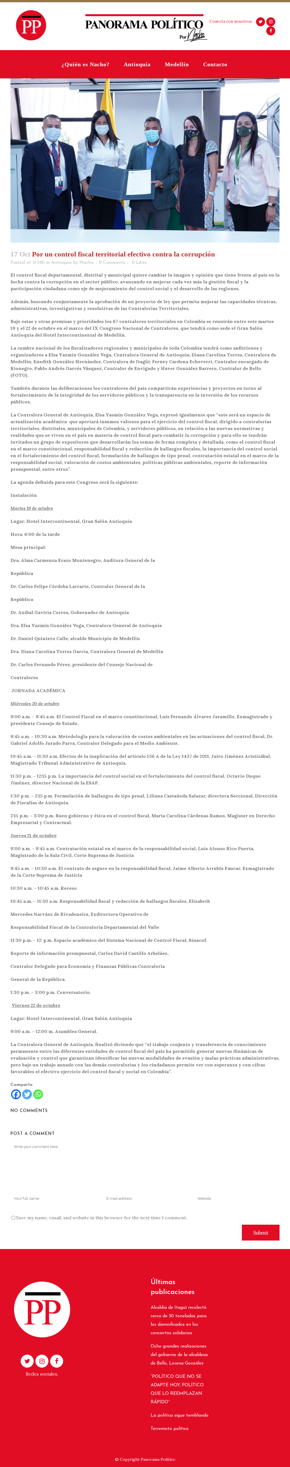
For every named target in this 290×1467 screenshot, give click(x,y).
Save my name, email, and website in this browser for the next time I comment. (101, 1217)
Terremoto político (170, 1429)
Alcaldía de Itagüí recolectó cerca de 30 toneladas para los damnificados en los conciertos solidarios (178, 1320)
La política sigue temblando (179, 1415)
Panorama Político (158, 1459)
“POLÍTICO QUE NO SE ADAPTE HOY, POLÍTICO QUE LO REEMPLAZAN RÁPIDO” (177, 1389)
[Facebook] (16, 1094)
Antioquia (61, 262)
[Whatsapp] (38, 1094)
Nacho (86, 262)
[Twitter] (27, 1094)
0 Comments (112, 262)
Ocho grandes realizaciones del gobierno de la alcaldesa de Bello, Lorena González (179, 1355)
